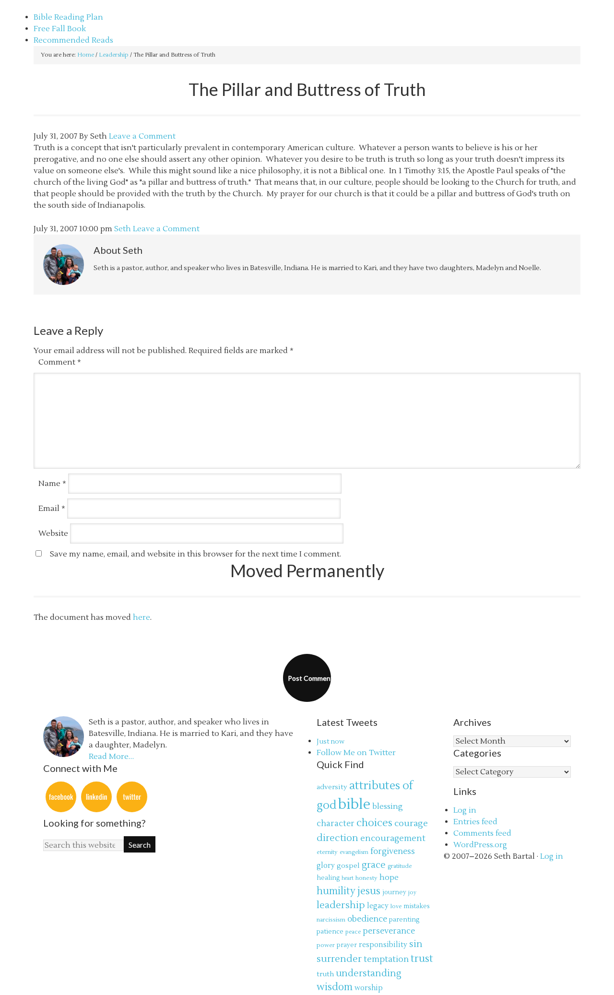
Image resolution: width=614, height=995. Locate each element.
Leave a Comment (142, 136)
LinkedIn (96, 797)
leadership (341, 905)
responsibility (383, 944)
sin (416, 944)
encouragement (392, 838)
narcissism (331, 920)
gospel (348, 865)
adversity (332, 787)
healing (328, 878)
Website (53, 533)
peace (353, 932)
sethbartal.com (61, 6)
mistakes (416, 906)
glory (326, 865)
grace (374, 865)
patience (330, 931)
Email (51, 508)
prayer (347, 945)
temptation (386, 959)
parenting (404, 919)
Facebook (61, 797)
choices (374, 823)
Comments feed (482, 833)
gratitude (400, 866)
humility (336, 891)
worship (368, 988)
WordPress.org (480, 845)
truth (325, 974)
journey (394, 892)
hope (389, 877)
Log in (464, 810)
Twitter (132, 797)
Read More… (111, 756)
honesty (366, 878)
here (141, 617)
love (395, 906)
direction (337, 838)
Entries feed (475, 822)
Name (52, 483)
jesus (368, 891)
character (335, 823)
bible (354, 804)
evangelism (354, 852)
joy (412, 892)
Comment (59, 362)
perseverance (389, 931)
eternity (327, 852)
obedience (367, 918)
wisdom (335, 987)
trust (422, 958)
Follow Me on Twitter (356, 753)
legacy (378, 906)
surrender (339, 959)
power (326, 945)
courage (411, 823)
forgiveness (392, 851)
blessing (387, 806)
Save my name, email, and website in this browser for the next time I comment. (195, 554)
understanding (368, 973)
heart (348, 878)
